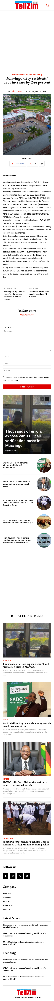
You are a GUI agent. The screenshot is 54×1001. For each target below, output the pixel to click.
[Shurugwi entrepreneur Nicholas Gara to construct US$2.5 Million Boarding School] (44, 502)
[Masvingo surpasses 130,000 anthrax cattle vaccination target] (44, 521)
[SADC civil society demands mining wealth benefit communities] (44, 465)
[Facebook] (5, 876)
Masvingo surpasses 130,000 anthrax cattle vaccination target (18, 521)
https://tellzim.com (27, 315)
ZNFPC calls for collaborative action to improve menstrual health (16, 484)
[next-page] (47, 399)
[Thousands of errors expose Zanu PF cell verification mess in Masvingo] (27, 424)
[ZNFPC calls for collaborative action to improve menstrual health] (44, 484)
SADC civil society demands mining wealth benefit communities (15, 465)
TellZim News (16, 91)
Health (6, 779)
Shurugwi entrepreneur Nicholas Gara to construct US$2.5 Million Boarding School (18, 502)
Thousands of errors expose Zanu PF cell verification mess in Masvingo (23, 438)
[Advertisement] (27, 39)
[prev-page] (42, 399)
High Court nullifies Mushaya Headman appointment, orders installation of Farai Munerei (17, 540)
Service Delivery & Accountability (27, 74)
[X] (20, 876)
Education (8, 838)
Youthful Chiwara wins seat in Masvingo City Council (39, 294)
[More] (42, 163)
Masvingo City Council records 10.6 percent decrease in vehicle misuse (14, 295)
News (5, 720)
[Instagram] (12, 876)
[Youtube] (27, 876)
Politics (7, 660)
